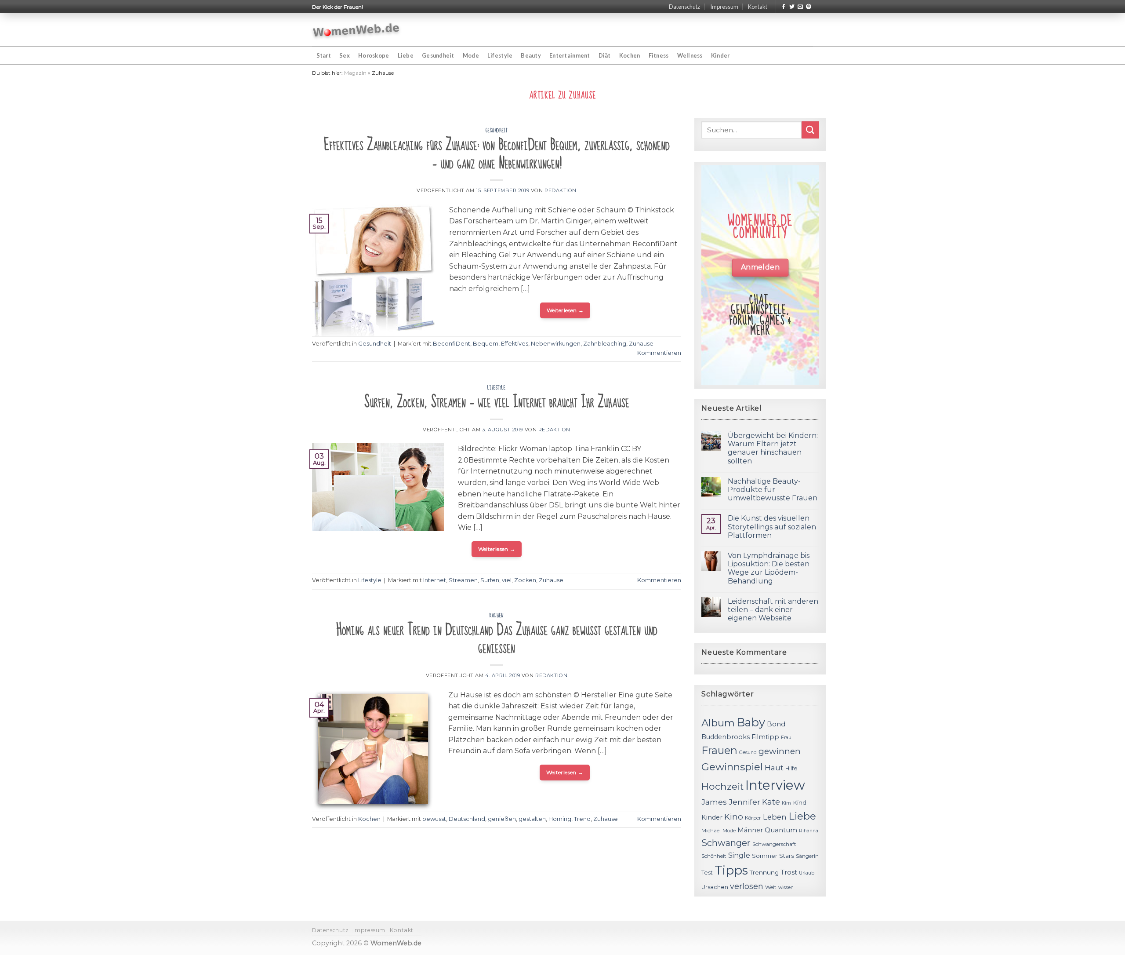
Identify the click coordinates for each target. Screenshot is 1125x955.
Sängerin (807, 856)
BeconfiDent (451, 343)
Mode (471, 55)
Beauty (531, 55)
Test (707, 872)
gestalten (532, 819)
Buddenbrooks (725, 737)
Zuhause (641, 343)
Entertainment (569, 55)
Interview (775, 785)
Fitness (659, 55)
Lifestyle (499, 55)
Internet (434, 580)
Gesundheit (438, 55)
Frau (786, 737)
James (714, 801)
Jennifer (744, 801)
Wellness (690, 55)
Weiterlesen (565, 310)
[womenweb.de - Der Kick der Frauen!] (356, 30)
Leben (775, 817)
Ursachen (714, 887)
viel (507, 580)
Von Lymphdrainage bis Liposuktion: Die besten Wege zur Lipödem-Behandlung (768, 568)
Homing (559, 819)
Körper (753, 818)
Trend (582, 819)
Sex (344, 55)
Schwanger (726, 843)
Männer (750, 830)
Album (718, 723)
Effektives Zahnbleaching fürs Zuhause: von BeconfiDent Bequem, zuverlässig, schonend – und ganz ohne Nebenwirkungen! (497, 154)
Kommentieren (659, 353)
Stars (786, 855)
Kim (786, 803)
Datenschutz (684, 6)
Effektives (514, 343)
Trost (788, 872)
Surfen (489, 580)
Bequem (485, 343)
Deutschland (467, 819)
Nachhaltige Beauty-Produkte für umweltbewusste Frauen (772, 489)
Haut (774, 767)
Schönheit (713, 856)
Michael (711, 830)
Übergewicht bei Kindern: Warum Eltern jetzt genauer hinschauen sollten (773, 448)
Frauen (719, 750)
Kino (733, 817)
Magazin (355, 72)
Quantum (781, 830)
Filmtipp (765, 737)
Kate (771, 801)
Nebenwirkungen (556, 343)
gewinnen (779, 751)
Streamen (463, 580)
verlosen (746, 886)
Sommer (764, 855)
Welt (771, 887)
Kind (799, 802)
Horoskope (373, 55)
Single (739, 855)
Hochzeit (722, 786)
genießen (502, 819)
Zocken (525, 580)
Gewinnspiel (732, 767)
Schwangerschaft (774, 844)
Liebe (406, 55)
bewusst (434, 819)
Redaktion (560, 190)
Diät (605, 55)
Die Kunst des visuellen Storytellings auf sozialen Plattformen (772, 526)
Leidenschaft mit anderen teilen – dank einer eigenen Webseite (773, 609)
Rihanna (808, 831)
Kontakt (757, 6)
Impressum (724, 6)
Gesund (748, 752)
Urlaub (806, 873)
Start (323, 55)
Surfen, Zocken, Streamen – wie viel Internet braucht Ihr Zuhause (496, 402)
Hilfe (791, 768)
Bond (776, 724)
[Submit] (810, 130)
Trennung (764, 872)
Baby (751, 722)
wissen (786, 887)
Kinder (720, 55)
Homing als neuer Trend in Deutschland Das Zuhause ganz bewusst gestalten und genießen (496, 639)
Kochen (629, 55)
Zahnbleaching (604, 343)
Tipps (731, 870)
